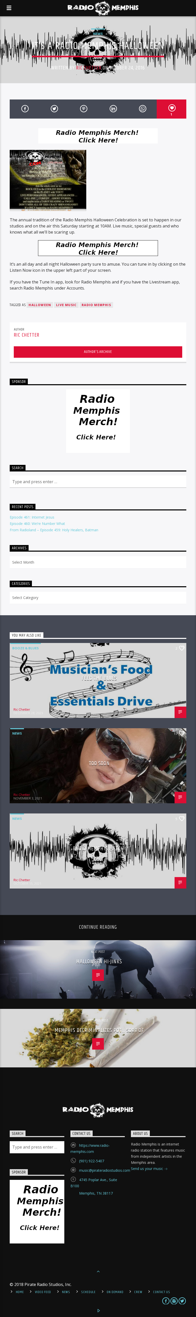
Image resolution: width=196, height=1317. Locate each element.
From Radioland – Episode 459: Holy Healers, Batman (54, 529)
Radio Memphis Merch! (99, 848)
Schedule (88, 1292)
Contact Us (161, 1292)
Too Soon (99, 763)
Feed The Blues (99, 678)
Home (20, 1292)
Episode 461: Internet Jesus (32, 517)
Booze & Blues (25, 648)
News (98, 33)
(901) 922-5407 (91, 1160)
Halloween (40, 305)
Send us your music (147, 1168)
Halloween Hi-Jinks (99, 961)
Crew (138, 1292)
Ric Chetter (88, 68)
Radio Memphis (96, 305)
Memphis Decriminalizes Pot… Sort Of (99, 1030)
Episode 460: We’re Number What (37, 523)
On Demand (115, 1292)
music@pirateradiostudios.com (104, 1170)
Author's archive (98, 352)
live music (66, 305)
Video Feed (43, 1292)
